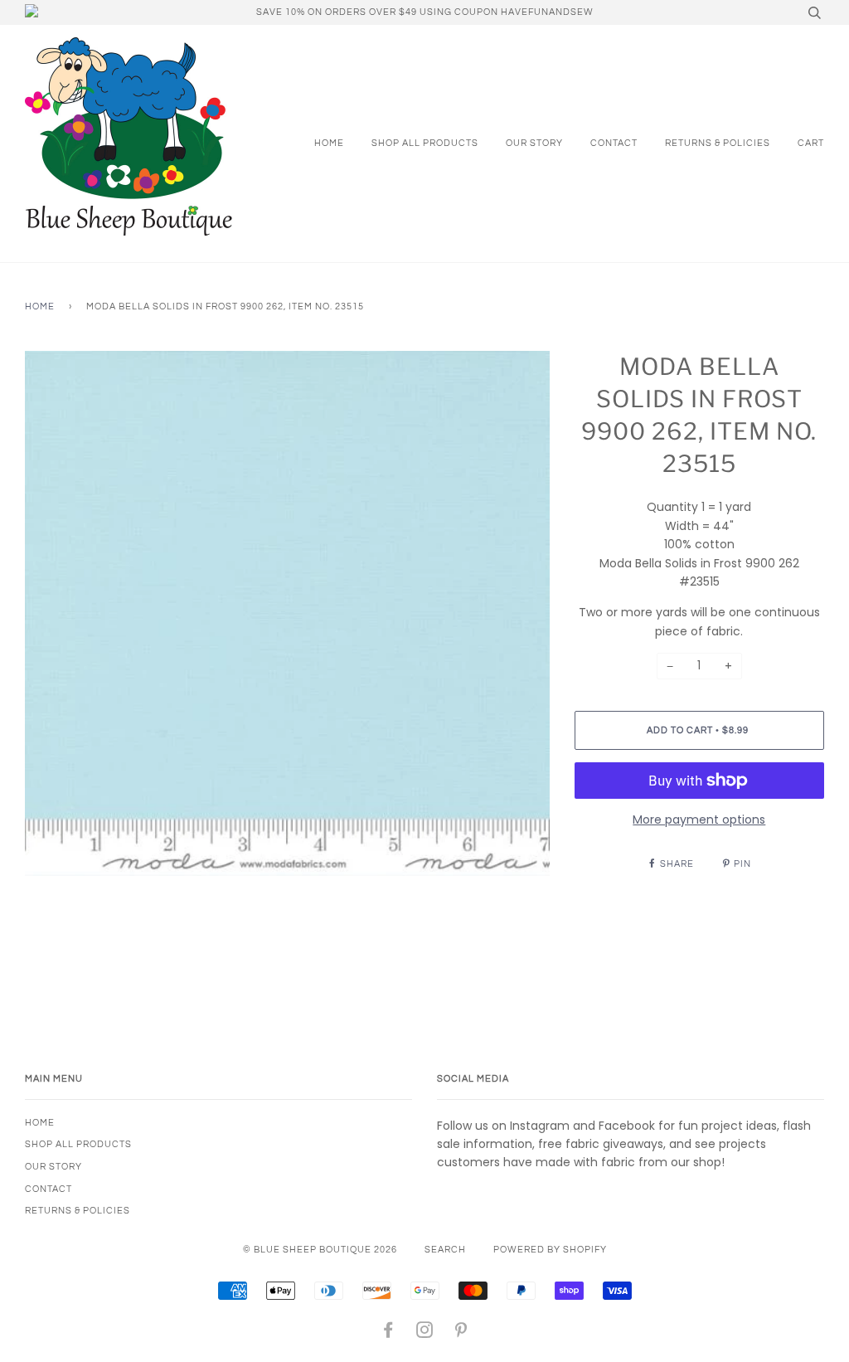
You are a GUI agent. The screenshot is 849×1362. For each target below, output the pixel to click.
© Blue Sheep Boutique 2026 (320, 1249)
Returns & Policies (717, 143)
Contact (614, 143)
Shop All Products (424, 143)
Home (329, 143)
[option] (287, 613)
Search (445, 1249)
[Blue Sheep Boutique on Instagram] (425, 1333)
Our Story (534, 143)
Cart (811, 143)
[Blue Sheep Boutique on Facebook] (388, 1333)
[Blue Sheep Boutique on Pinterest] (461, 1333)
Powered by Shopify (550, 1249)
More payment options (699, 819)
